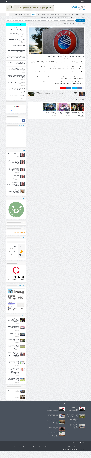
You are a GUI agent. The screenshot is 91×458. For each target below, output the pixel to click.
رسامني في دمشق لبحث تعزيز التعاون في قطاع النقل (16, 40)
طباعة (70, 58)
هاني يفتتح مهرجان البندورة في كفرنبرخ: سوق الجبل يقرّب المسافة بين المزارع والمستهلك (16, 76)
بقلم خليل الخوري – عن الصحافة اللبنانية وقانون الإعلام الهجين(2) (14, 169)
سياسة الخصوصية (44, 17)
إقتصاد (77, 14)
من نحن (51, 17)
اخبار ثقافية (53, 14)
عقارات (15, 14)
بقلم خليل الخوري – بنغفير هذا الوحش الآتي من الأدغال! (13, 162)
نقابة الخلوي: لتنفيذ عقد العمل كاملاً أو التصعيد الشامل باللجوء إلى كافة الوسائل (30, 20)
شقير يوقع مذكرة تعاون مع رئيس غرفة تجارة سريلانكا (16, 83)
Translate (15, 110)
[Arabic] (15, 106)
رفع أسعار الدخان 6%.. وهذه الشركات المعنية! (44, 94)
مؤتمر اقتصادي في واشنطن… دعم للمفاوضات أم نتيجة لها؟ (13, 191)
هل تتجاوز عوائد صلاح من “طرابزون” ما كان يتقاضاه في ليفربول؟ (13, 346)
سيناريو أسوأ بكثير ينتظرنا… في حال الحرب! (17, 96)
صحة (48, 14)
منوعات (77, 17)
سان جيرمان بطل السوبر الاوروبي (51, 113)
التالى (37, 92)
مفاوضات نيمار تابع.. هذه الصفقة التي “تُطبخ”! (68, 94)
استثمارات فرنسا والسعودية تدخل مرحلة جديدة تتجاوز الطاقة (57, 20)
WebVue (80, 443)
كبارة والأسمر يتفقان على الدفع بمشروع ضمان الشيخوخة (72, 426)
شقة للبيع (17, 396)
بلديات (59, 14)
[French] (18, 106)
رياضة (33, 14)
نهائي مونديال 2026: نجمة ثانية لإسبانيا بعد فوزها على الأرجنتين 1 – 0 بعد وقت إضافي (13, 354)
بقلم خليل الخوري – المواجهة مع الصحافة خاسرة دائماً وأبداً (14, 176)
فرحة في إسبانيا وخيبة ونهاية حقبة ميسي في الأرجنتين (14, 362)
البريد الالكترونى (64, 58)
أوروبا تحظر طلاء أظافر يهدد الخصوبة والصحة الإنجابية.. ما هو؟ (17, 34)
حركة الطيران (63, 17)
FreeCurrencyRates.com (19, 232)
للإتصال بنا (57, 17)
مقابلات (82, 17)
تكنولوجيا (38, 14)
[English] (16, 106)
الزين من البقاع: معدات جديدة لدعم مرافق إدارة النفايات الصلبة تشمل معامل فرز (16, 90)
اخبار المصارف (71, 14)
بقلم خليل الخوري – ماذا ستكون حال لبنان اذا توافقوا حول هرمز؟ (13, 184)
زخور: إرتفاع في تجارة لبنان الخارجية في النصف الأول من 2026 (16, 62)
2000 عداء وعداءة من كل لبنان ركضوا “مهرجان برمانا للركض (64, 113)
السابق (75, 92)
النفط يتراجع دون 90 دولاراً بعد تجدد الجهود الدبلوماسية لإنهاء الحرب (17, 28)
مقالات (43, 14)
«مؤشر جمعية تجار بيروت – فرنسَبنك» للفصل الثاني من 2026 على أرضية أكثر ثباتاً (17, 69)
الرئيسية (82, 14)
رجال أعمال (64, 14)
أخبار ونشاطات (71, 17)
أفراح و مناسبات (22, 14)
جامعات (28, 14)
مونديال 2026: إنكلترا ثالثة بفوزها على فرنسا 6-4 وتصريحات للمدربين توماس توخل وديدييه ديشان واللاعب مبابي (13, 370)
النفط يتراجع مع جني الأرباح (74, 20)
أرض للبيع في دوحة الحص (13, 390)
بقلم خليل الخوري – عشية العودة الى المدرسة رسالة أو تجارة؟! (13, 155)
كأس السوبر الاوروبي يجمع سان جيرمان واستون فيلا (13, 340)
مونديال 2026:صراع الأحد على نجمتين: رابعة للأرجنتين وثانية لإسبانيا (13, 379)
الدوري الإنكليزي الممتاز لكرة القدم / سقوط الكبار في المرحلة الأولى (78, 114)
